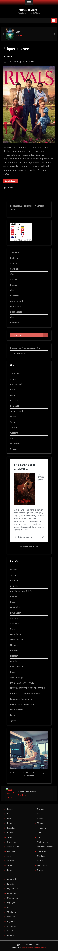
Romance (14, 405)
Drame (13, 389)
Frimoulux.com (27, 9)
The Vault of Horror (27, 791)
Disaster (14, 650)
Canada (13, 263)
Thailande (42, 851)
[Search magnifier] (45, 335)
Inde (9, 818)
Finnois (13, 290)
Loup (12, 715)
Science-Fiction (17, 411)
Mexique (41, 856)
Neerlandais (16, 311)
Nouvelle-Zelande (45, 846)
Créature (14, 618)
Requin (13, 661)
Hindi (9, 814)
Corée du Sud (13, 846)
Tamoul (40, 823)
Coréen (13, 279)
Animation (15, 373)
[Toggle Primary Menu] (54, 20)
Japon (10, 837)
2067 (18, 31)
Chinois (13, 274)
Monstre (14, 645)
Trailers (20, 35)
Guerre (13, 438)
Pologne (41, 870)
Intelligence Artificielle (21, 591)
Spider (13, 720)
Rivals (7, 56)
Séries (13, 416)
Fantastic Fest (16, 709)
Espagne (11, 851)
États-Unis (15, 258)
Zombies (14, 585)
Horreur (14, 400)
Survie (13, 575)
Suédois (41, 818)
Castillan (14, 268)
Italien (10, 832)
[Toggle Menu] (29, 2)
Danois (13, 285)
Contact (13, 448)
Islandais (11, 828)
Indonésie (11, 823)
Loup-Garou (15, 612)
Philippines (15, 306)
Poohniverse (16, 634)
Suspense (14, 422)
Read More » (11, 181)
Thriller (14, 427)
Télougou (41, 828)
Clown (13, 672)
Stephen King (16, 639)
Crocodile (14, 623)
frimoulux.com (28, 61)
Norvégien (11, 842)
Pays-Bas (41, 860)
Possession (15, 607)
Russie (40, 814)
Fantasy (13, 395)
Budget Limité (16, 666)
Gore (12, 628)
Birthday (14, 655)
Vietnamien (42, 842)
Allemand (14, 252)
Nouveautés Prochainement (23, 347)
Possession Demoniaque (21, 698)
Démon (13, 596)
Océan (13, 602)
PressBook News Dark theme (34, 948)
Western (14, 432)
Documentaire (17, 384)
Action (13, 379)
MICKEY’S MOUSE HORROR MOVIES (27, 688)
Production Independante (22, 704)
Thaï (39, 832)
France (10, 809)
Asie (9, 856)
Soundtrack (15, 443)
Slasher (13, 569)
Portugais (41, 809)
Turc (39, 837)
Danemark (15, 295)
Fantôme (14, 580)
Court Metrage (16, 677)
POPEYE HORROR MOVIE (22, 682)
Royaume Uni (16, 301)
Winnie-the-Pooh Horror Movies (25, 693)
